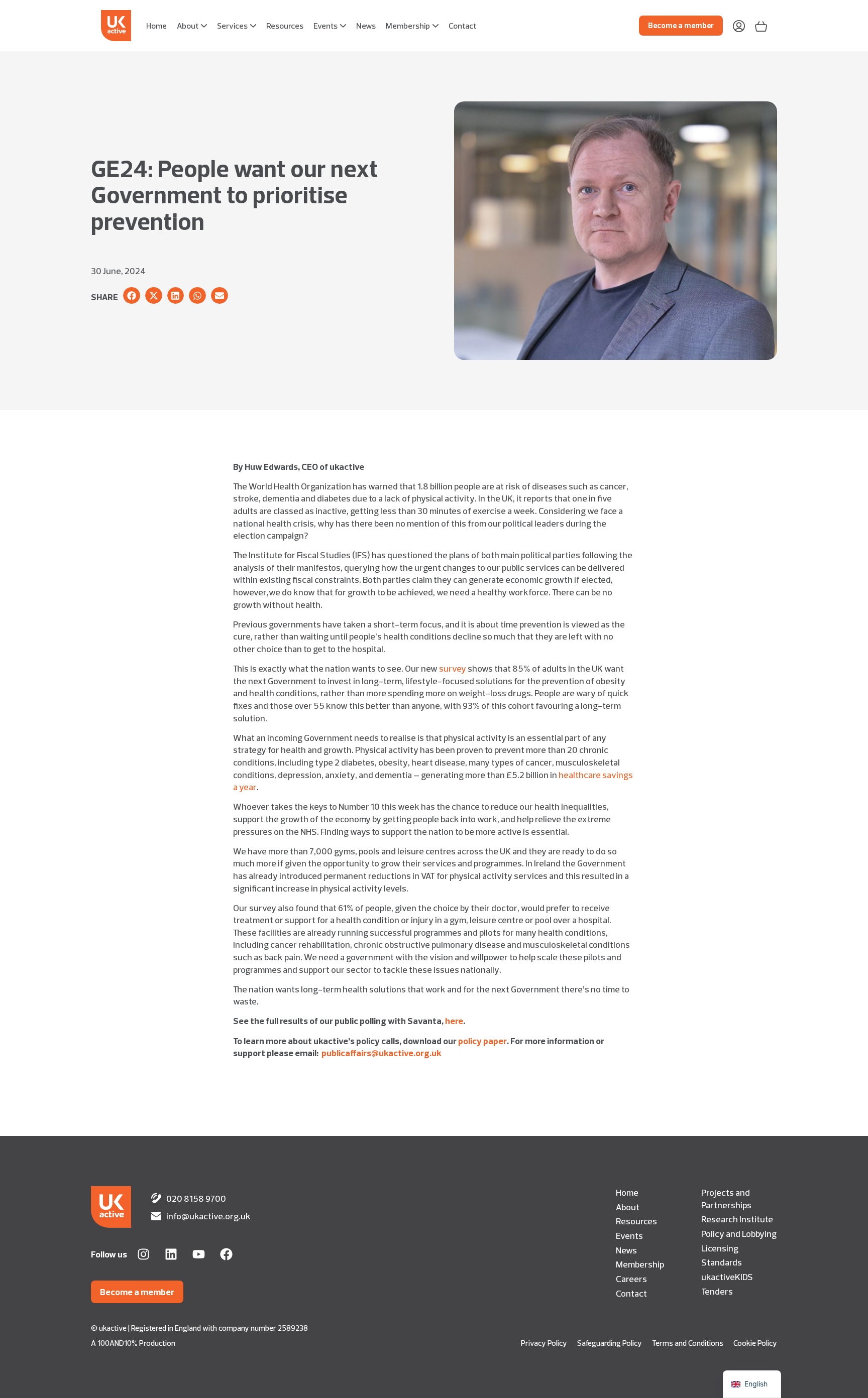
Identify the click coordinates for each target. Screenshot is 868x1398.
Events (629, 1235)
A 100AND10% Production (133, 1343)
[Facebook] (226, 1254)
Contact (631, 1293)
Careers (631, 1278)
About (627, 1206)
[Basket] (761, 25)
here (454, 1020)
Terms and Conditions (687, 1343)
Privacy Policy (544, 1343)
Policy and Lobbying (739, 1233)
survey (452, 668)
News (626, 1249)
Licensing (719, 1247)
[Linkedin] (171, 1254)
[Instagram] (143, 1254)
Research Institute (737, 1218)
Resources (636, 1220)
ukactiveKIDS (727, 1276)
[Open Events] (343, 26)
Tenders (717, 1291)
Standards (721, 1261)
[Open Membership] (435, 26)
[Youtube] (198, 1254)
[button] (131, 295)
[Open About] (204, 26)
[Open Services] (253, 26)
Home (627, 1192)
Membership (640, 1263)
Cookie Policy (755, 1343)
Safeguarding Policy (609, 1343)
